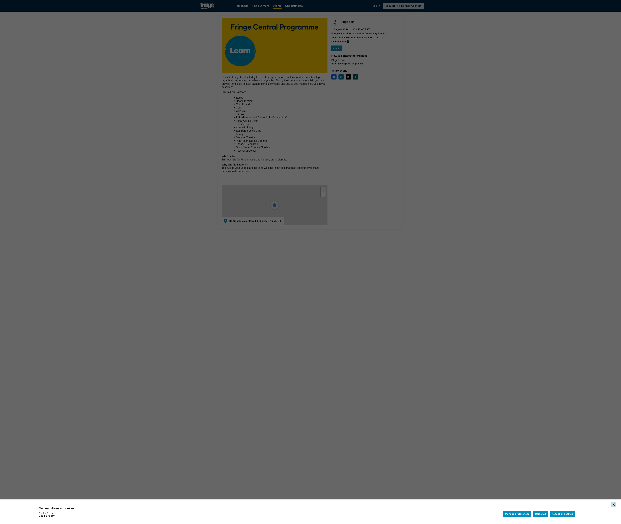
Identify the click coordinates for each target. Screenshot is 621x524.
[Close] (613, 504)
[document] (310, 512)
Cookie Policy (46, 515)
